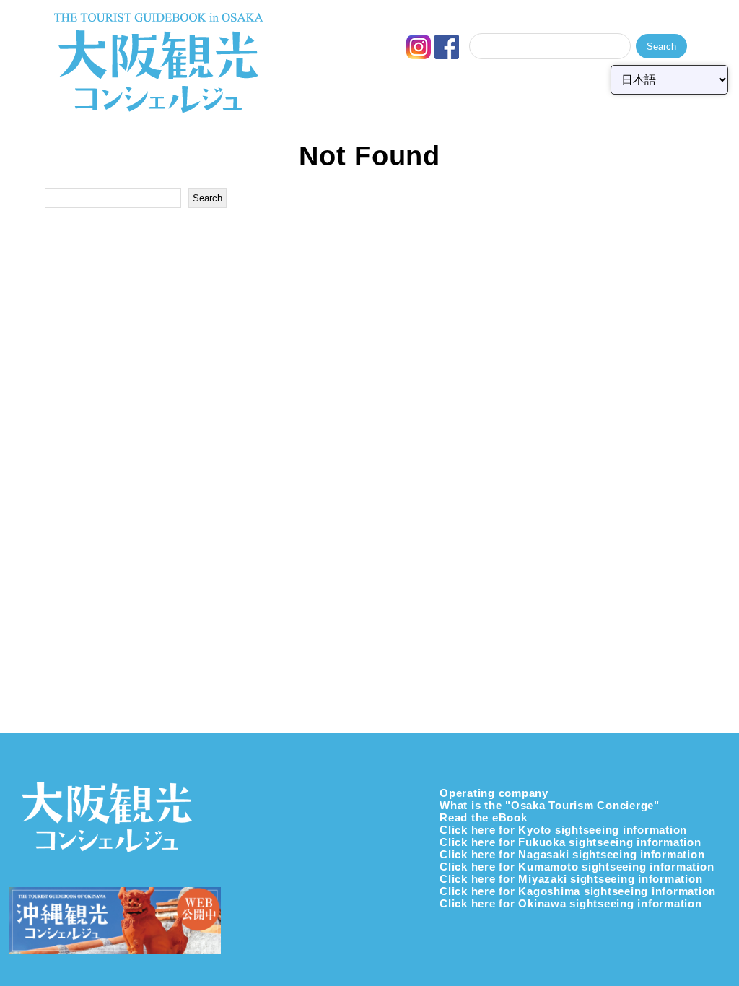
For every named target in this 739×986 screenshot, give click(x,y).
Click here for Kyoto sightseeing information (563, 830)
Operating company (494, 793)
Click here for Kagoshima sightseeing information (578, 891)
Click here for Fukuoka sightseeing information (570, 842)
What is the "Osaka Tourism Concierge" (550, 805)
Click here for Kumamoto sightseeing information (577, 866)
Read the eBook (484, 817)
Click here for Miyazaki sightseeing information (571, 879)
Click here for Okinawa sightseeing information (571, 903)
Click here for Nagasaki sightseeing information (572, 854)
